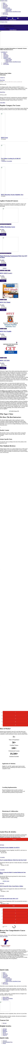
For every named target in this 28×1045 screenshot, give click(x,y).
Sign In (4, 1032)
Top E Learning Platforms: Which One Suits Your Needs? (13, 860)
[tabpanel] (14, 847)
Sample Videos (8, 9)
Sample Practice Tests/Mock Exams (13, 11)
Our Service (5, 1033)
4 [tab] (15, 721)
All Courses (5, 5)
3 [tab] (15, 718)
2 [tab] (15, 715)
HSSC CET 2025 (5, 360)
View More (3, 234)
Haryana (2, 299)
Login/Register (4, 16)
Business (5, 1030)
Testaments (5, 6)
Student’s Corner (6, 7)
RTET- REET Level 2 (6, 273)
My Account (5, 14)
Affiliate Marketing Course (7, 227)
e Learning (2, 857)
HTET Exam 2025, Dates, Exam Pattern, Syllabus (11, 886)
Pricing (4, 1043)
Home (4, 3)
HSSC (5, 357)
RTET (9, 270)
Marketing (5, 1031)
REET (5, 270)
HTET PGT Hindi (5, 302)
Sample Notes (8, 10)
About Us (5, 4)
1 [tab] (15, 712)
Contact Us (5, 12)
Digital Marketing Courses (5, 224)
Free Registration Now (8, 1042)
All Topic (2, 844)
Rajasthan (2, 270)
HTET (5, 299)
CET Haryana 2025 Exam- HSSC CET (9, 898)
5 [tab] (15, 725)
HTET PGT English (5, 331)
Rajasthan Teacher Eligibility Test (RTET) (10, 847)
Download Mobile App (9, 19)
